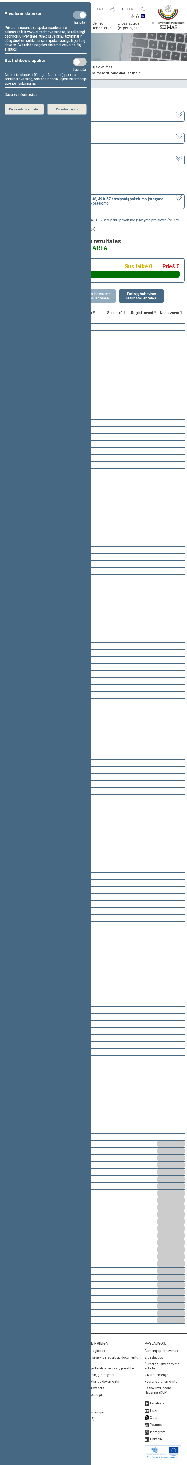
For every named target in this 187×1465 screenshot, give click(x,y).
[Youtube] (147, 1425)
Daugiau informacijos (21, 94)
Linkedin (156, 1439)
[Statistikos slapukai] (80, 62)
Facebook (157, 1403)
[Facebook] (147, 1403)
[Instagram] (147, 1432)
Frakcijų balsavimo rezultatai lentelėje (141, 296)
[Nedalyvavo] (181, 313)
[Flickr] (147, 1410)
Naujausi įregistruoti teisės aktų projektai (103, 1368)
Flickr (154, 1410)
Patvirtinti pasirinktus (24, 109)
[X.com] (147, 1417)
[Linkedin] (147, 1439)
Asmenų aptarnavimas (161, 1351)
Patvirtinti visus (67, 109)
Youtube (156, 1425)
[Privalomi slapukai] (80, 15)
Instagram (157, 1432)
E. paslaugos (154, 1357)
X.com (154, 1417)
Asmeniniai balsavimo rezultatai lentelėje (93, 296)
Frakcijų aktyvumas (98, 67)
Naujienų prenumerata (161, 1381)
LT (124, 9)
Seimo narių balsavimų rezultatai (116, 73)
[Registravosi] (155, 313)
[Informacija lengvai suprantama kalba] (143, 16)
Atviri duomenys (156, 1375)
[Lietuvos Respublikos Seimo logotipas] (168, 17)
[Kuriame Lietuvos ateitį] (163, 1459)
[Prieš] (94, 313)
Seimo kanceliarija (102, 25)
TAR (99, 9)
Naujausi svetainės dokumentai (96, 1381)
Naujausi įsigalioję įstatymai (93, 1375)
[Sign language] (138, 16)
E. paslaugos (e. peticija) (128, 25)
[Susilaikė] (124, 313)
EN (131, 9)
